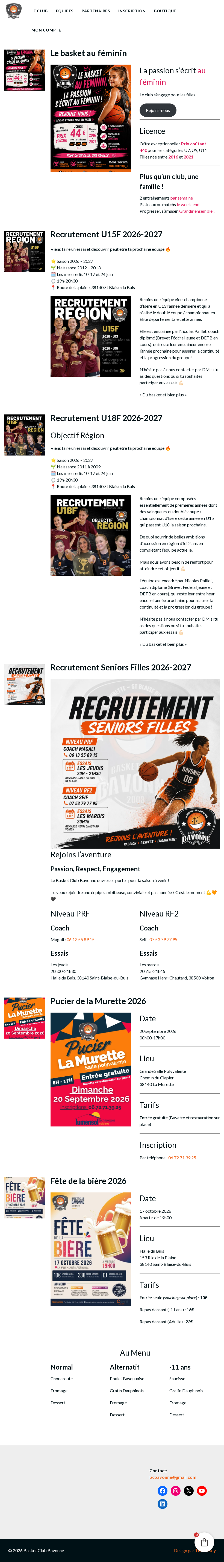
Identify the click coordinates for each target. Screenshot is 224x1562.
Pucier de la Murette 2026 (98, 1001)
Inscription (132, 10)
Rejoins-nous (158, 110)
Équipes (65, 10)
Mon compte (46, 30)
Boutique (165, 10)
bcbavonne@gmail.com (172, 1477)
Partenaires (96, 10)
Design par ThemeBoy (195, 1550)
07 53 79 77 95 (163, 939)
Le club (39, 10)
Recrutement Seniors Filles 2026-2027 (121, 667)
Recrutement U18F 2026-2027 (107, 418)
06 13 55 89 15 (81, 939)
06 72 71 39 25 (182, 1157)
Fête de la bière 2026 (88, 1181)
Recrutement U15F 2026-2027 (107, 234)
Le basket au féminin (89, 53)
